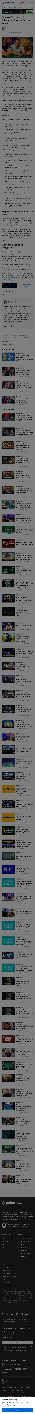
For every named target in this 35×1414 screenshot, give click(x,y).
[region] (17, 1405)
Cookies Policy (12, 1406)
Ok (17, 1410)
